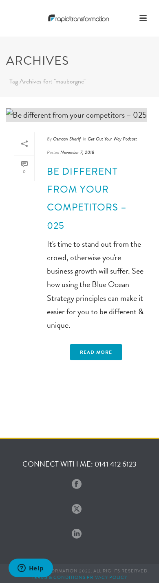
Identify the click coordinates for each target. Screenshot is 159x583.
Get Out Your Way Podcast (112, 138)
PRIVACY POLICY (107, 577)
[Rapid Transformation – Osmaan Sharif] (79, 18)
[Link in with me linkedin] (77, 534)
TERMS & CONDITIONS (59, 577)
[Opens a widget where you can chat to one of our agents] (30, 569)
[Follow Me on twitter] (77, 509)
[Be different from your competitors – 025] (79, 114)
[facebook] (77, 484)
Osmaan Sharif (67, 138)
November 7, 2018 (77, 152)
